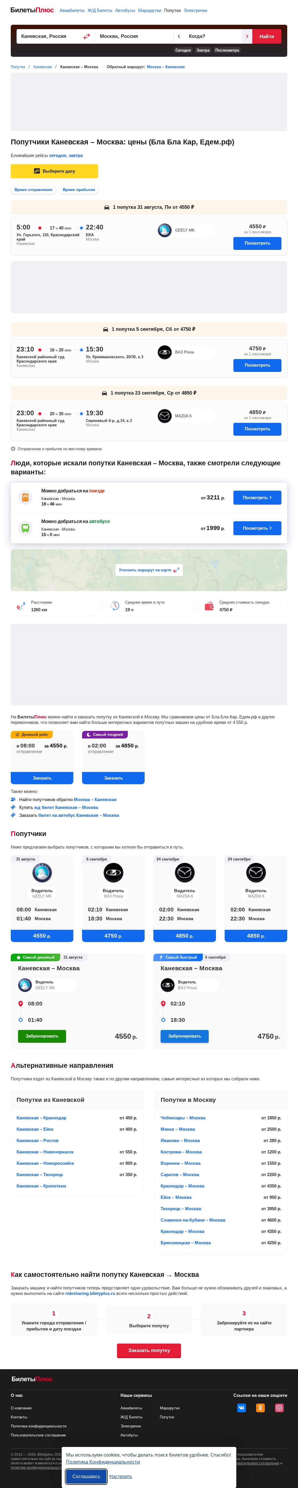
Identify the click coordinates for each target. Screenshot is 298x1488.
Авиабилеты (72, 10)
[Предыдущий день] (179, 36)
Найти (267, 36)
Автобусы (125, 10)
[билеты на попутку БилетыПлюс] (32, 1380)
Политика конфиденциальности (38, 1426)
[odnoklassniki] (260, 1408)
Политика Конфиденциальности (103, 1461)
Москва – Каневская (166, 67)
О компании (21, 1408)
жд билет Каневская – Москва (66, 807)
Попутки (172, 10)
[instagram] (279, 1408)
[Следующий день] (247, 36)
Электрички (195, 10)
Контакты (19, 1417)
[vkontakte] (241, 1408)
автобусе (99, 521)
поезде (97, 490)
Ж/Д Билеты (100, 10)
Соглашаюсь (86, 1476)
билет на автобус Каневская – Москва (78, 815)
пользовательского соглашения (253, 1463)
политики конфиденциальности (37, 1468)
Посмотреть (257, 243)
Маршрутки (149, 10)
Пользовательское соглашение (38, 1435)
